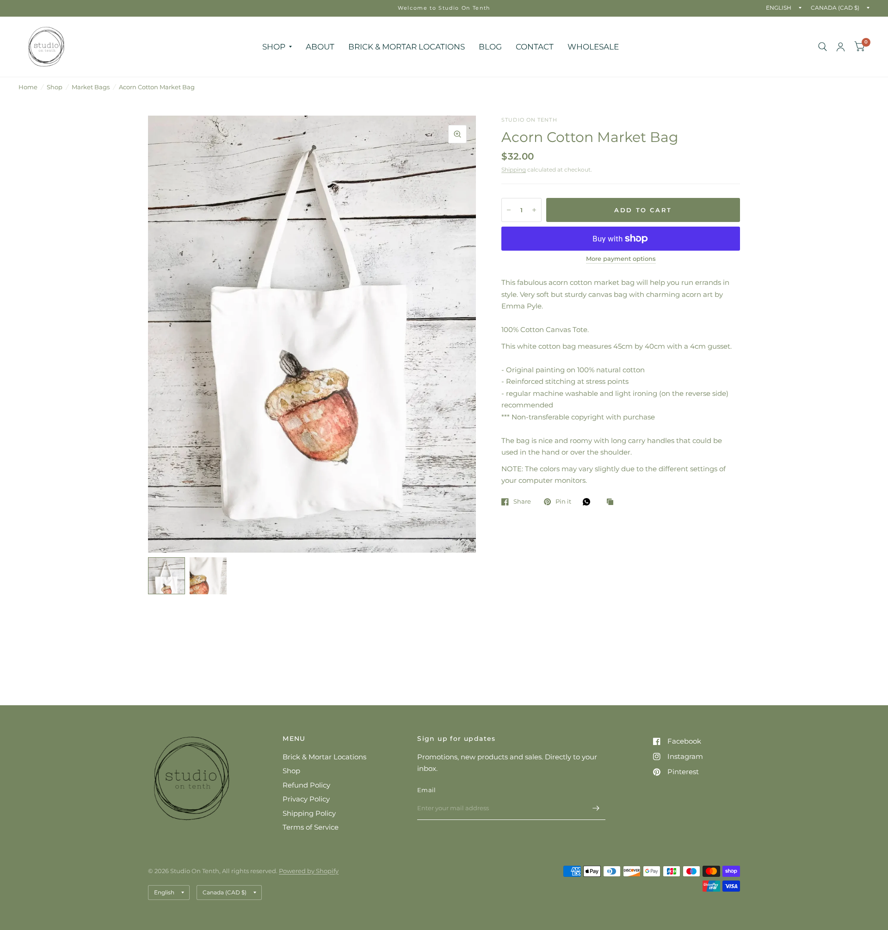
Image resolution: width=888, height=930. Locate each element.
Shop (54, 87)
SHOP (273, 46)
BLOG (490, 46)
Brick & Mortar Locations (324, 756)
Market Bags (91, 87)
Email (426, 790)
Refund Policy (306, 785)
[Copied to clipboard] (612, 502)
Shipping (513, 169)
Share (522, 501)
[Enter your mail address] (596, 808)
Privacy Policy (306, 799)
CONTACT (535, 46)
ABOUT (320, 46)
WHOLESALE (593, 46)
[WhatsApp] (589, 501)
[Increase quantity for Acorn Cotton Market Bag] (534, 210)
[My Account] (841, 47)
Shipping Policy (309, 813)
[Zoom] (457, 134)
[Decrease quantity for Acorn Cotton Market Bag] (509, 210)
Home (27, 87)
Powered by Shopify (309, 871)
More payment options (621, 258)
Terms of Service (311, 827)
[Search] (823, 47)
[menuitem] (277, 46)
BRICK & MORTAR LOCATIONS (406, 46)
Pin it (563, 501)
